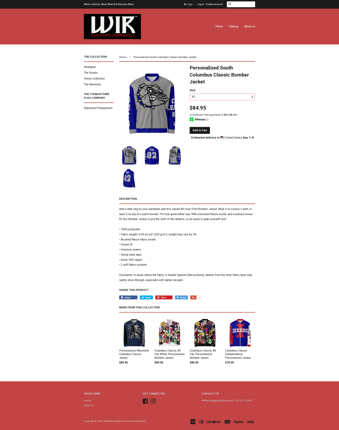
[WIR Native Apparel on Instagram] (153, 400)
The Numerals (92, 84)
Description (128, 198)
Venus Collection (94, 78)
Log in (201, 4)
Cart (189, 4)
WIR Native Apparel (114, 421)
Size (192, 90)
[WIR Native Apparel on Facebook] (145, 400)
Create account (214, 4)
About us (249, 26)
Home (219, 26)
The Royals (91, 72)
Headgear (90, 67)
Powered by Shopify (135, 421)
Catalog (233, 26)
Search (87, 400)
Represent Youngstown (98, 108)
